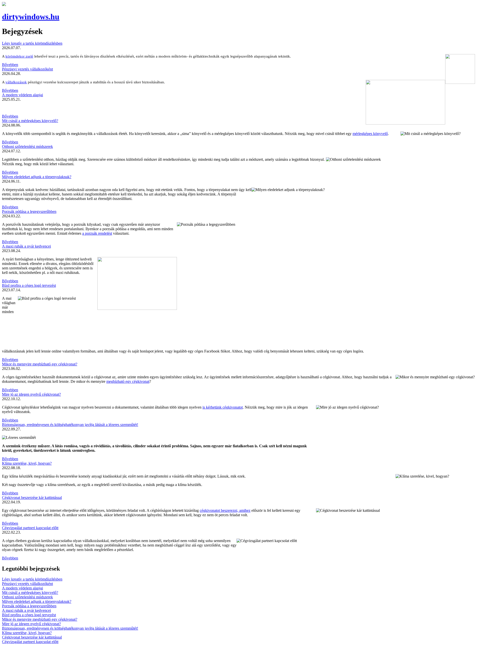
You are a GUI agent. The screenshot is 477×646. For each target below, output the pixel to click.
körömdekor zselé (19, 56)
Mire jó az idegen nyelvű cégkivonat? (31, 394)
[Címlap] (4, 4)
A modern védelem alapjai (22, 95)
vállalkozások (16, 82)
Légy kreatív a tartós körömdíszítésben (32, 43)
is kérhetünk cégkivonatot (222, 407)
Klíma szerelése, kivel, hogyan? (27, 463)
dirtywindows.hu (30, 16)
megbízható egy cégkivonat (127, 381)
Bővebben (10, 65)
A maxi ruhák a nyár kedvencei (26, 246)
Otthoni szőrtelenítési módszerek (27, 146)
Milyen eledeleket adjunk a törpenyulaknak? (36, 177)
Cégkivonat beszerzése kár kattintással (32, 497)
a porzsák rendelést (97, 233)
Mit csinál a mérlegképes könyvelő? (30, 121)
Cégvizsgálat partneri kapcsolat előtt (30, 528)
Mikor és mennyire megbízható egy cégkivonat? (39, 364)
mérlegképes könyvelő (370, 133)
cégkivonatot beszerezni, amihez (225, 510)
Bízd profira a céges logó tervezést (29, 285)
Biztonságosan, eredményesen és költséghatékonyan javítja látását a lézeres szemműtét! (70, 424)
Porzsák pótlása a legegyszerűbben (29, 211)
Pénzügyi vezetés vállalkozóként (27, 69)
